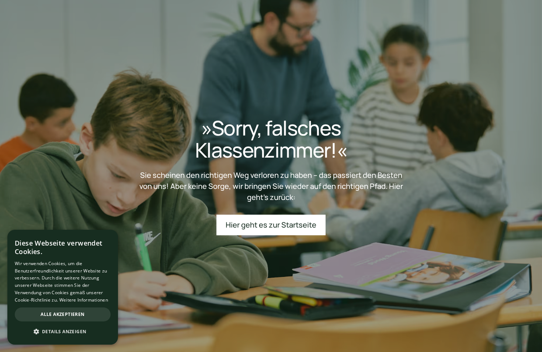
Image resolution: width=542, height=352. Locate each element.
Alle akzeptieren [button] (62, 314)
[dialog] (62, 287)
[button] (63, 331)
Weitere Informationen (83, 300)
